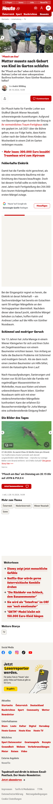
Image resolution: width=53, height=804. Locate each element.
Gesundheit (8, 746)
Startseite (5, 19)
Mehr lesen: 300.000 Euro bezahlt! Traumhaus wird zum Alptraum (27, 154)
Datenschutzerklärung (12, 794)
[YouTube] (30, 652)
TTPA (39, 789)
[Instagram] (17, 652)
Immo (21, 2)
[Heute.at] (8, 8)
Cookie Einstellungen (11, 798)
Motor (5, 751)
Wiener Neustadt (41, 506)
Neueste (44, 14)
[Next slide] (50, 37)
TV (25, 19)
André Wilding (19, 86)
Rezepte (46, 742)
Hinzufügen (42, 205)
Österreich (8, 14)
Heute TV (38, 730)
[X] (10, 652)
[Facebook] (3, 652)
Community (33, 710)
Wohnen (21, 746)
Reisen (14, 751)
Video (24, 751)
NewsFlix (43, 2)
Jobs (32, 2)
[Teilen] (5, 98)
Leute (13, 726)
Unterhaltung (16, 19)
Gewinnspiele (32, 742)
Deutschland (37, 705)
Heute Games (9, 730)
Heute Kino (25, 730)
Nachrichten (8, 710)
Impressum (7, 789)
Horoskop (44, 726)
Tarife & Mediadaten (24, 789)
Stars (4, 726)
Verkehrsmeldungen (38, 746)
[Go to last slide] (2, 37)
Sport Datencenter (12, 742)
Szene (5, 511)
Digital (32, 726)
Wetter (46, 710)
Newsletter (8, 714)
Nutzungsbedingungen (36, 794)
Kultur (22, 726)
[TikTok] (23, 652)
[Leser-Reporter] (35, 8)
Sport (19, 14)
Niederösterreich (23, 506)
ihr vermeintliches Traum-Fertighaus (22, 124)
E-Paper (9, 2)
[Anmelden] (41, 8)
